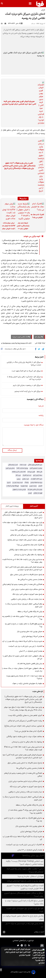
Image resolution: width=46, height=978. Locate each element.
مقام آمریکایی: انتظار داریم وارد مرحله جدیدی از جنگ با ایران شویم (24, 605)
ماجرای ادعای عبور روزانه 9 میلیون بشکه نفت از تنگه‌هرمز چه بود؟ (22, 617)
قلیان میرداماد (31, 472)
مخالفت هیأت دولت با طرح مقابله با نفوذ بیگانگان (25, 549)
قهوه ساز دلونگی (38, 493)
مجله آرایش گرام (37, 475)
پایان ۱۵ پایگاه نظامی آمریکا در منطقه (30, 611)
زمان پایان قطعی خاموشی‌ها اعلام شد (29, 663)
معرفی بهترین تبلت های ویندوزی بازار (29, 631)
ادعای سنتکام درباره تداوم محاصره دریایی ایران (26, 589)
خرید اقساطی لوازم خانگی (35, 465)
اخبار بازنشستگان (13, 465)
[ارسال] (6, 23)
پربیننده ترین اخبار (12, 506)
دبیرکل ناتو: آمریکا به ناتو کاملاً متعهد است (26, 371)
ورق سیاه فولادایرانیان (36, 482)
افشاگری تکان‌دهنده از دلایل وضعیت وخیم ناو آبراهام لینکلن (22, 584)
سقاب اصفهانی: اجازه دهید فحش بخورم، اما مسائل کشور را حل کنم (22, 657)
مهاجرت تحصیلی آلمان (36, 468)
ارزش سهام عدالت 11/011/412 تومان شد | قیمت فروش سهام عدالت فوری (8, 226)
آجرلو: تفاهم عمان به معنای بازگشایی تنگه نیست (26, 530)
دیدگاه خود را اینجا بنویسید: (34, 425)
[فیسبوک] (36, 349)
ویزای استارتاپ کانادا (22, 468)
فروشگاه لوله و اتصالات (13, 486)
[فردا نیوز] (40, 4)
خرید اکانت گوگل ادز (36, 479)
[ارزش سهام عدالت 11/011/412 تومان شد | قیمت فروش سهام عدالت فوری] (8, 211)
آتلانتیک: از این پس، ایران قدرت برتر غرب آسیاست (25, 646)
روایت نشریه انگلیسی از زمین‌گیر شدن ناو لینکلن (26, 535)
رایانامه (41, 415)
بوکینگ (27, 482)
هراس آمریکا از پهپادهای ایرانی (32, 636)
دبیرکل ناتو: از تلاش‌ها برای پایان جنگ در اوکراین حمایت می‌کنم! (24, 363)
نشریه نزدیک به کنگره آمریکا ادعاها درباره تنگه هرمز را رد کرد (22, 641)
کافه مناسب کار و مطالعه (19, 472)
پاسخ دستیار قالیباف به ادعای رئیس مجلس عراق (26, 574)
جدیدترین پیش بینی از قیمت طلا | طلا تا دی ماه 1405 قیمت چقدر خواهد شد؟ (22, 561)
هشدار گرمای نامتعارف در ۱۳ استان (30, 651)
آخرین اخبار (34, 506)
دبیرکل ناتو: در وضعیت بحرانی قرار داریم (27, 385)
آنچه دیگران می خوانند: (31, 236)
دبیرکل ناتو (38, 337)
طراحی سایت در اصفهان (19, 489)
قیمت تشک (23, 465)
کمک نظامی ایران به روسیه (20, 337)
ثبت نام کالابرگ (27, 475)
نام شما (41, 406)
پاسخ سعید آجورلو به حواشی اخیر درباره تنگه (27, 594)
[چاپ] (2, 23)
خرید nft (18, 475)
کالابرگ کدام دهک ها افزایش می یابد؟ (37, 216)
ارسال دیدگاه (12, 450)
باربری (9, 482)
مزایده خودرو (33, 486)
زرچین (18, 479)
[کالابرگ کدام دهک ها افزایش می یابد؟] (37, 207)
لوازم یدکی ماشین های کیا (35, 489)
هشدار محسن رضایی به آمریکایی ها (30, 579)
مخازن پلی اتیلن (10, 468)
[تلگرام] (43, 349)
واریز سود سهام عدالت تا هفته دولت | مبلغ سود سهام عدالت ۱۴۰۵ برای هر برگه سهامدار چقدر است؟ (20, 252)
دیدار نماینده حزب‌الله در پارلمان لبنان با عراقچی (26, 599)
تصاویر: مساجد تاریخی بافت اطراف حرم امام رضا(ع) (25, 540)
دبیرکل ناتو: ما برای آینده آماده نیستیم (28, 391)
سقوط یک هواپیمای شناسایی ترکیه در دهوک (27, 683)
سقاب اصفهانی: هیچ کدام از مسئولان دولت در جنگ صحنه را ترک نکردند (22, 669)
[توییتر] (39, 349)
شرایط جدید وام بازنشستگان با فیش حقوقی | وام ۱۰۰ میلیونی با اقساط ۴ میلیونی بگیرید (23, 226)
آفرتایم (40, 486)
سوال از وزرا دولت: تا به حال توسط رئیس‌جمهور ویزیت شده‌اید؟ (24, 677)
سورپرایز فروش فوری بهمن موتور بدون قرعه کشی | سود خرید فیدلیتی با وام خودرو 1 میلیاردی (17, 952)
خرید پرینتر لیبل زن (18, 482)
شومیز (30, 493)
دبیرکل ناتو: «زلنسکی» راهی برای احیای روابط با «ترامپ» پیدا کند (24, 378)
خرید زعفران (25, 479)
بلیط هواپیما (24, 486)
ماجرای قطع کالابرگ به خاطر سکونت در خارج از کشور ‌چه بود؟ (23, 625)
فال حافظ (39, 472)
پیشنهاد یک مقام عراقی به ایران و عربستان (28, 554)
